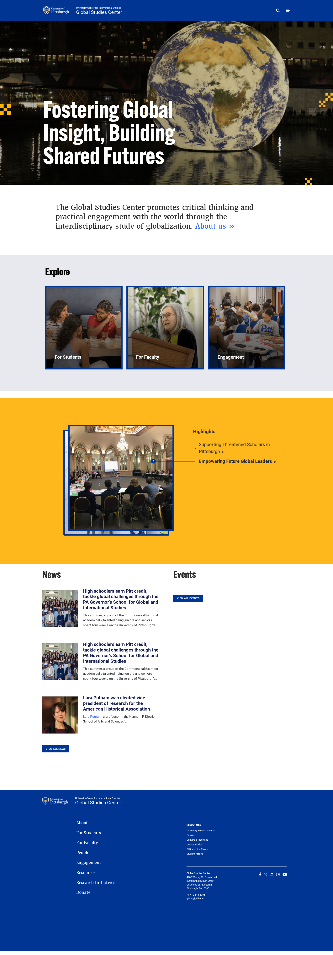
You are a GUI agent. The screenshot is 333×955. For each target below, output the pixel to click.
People (82, 852)
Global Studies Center (99, 12)
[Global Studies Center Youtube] (285, 874)
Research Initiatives (95, 882)
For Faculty (87, 842)
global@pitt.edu (195, 898)
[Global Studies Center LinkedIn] (271, 874)
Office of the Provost (198, 849)
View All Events (188, 598)
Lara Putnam (92, 716)
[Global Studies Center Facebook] (260, 874)
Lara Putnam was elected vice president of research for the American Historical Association (116, 703)
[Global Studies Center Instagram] (278, 874)
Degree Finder (194, 844)
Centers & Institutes (197, 839)
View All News (56, 748)
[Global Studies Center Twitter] (265, 874)
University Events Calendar (201, 830)
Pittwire (191, 835)
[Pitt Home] (58, 10)
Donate (83, 892)
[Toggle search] (279, 11)
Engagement (88, 862)
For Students (88, 832)
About (82, 822)
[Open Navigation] (288, 11)
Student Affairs (195, 853)
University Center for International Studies (98, 7)
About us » (215, 226)
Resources (85, 872)
